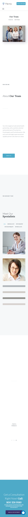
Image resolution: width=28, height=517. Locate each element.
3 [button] (16, 440)
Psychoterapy (9, 226)
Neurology (10, 224)
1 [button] (11, 440)
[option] (14, 411)
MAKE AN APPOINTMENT (14, 512)
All (5, 224)
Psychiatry (19, 224)
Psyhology (18, 226)
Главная (10, 19)
